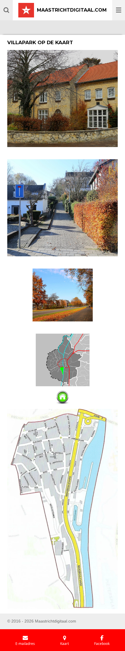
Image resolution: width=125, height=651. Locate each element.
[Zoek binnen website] (6, 10)
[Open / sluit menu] (118, 10)
